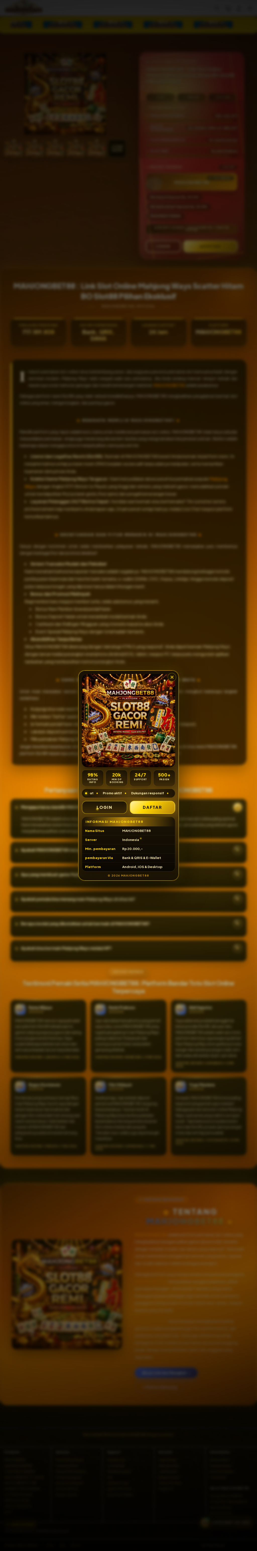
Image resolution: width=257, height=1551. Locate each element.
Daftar (152, 807)
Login (104, 807)
